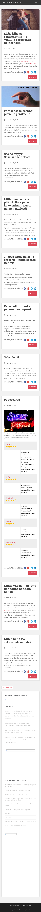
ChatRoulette (25, 61)
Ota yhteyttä (26, 906)
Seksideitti (11, 357)
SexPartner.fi (10, 444)
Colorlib (16, 910)
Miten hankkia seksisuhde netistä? (17, 640)
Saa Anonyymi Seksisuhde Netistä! (17, 155)
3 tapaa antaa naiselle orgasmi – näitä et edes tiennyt (20, 260)
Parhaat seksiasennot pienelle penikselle (19, 112)
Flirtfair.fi (8, 477)
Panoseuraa (12, 399)
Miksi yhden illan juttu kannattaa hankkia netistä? (20, 589)
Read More (32, 77)
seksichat (33, 64)
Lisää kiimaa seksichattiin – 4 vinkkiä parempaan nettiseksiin (17, 38)
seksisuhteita (8, 610)
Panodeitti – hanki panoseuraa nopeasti (18, 307)
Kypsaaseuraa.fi (11, 542)
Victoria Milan (10, 498)
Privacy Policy (14, 906)
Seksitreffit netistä (12, 2)
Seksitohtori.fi (10, 521)
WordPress (29, 910)
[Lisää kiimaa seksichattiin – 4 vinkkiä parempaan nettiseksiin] (20, 19)
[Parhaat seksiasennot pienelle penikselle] (20, 96)
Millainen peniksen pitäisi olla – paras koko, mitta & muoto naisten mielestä (17, 203)
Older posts (8, 687)
